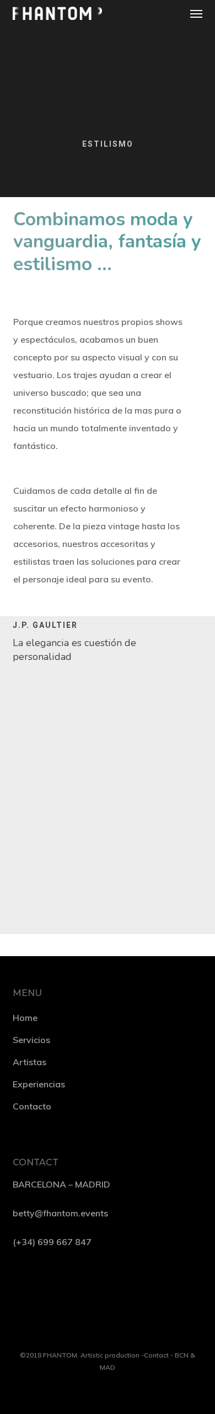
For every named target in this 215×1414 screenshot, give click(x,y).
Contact (156, 1355)
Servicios (31, 1039)
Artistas (29, 1061)
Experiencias (39, 1084)
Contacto (32, 1106)
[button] (196, 13)
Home (25, 1017)
